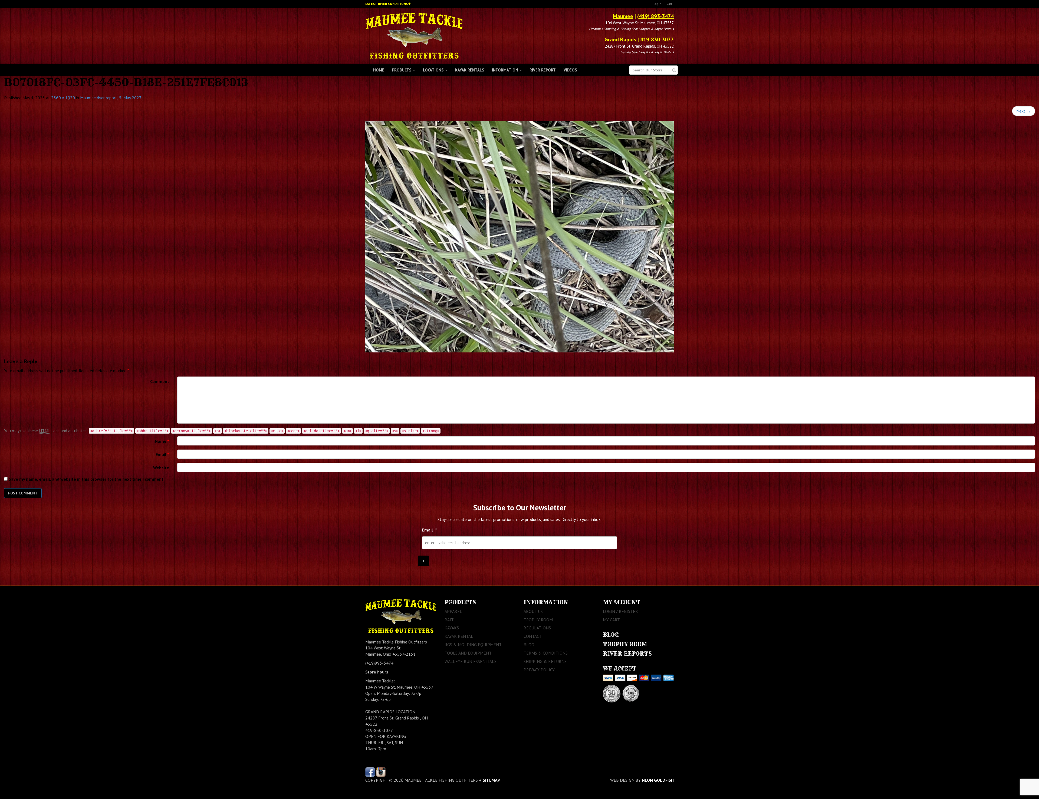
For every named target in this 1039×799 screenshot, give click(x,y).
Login (657, 4)
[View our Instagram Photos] (381, 771)
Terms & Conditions (546, 653)
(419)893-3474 (379, 663)
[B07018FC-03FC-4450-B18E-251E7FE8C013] (519, 236)
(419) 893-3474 (655, 16)
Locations (434, 69)
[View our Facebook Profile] (370, 771)
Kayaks (452, 627)
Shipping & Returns (545, 661)
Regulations (537, 627)
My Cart (611, 619)
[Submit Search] (674, 70)
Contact (533, 636)
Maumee (623, 16)
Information (505, 69)
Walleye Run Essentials (471, 661)
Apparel (453, 611)
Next (1023, 111)
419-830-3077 (657, 39)
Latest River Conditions (386, 4)
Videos (570, 69)
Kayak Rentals (469, 69)
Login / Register (620, 611)
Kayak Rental (459, 636)
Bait (449, 619)
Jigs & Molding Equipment (473, 644)
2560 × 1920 (63, 97)
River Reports (627, 653)
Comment (159, 381)
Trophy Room (538, 619)
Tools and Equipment (468, 653)
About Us (533, 611)
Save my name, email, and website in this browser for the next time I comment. (87, 479)
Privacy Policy (539, 669)
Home (378, 69)
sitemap (491, 780)
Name (162, 441)
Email (162, 454)
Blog (529, 644)
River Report (543, 69)
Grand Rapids (620, 39)
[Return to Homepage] (414, 35)
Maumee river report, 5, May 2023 (111, 97)
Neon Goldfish (658, 780)
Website (161, 467)
